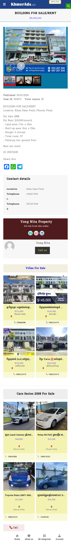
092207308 (32, 194)
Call (15, 528)
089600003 (13, 517)
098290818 (12, 457)
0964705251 (45, 457)
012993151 (45, 517)
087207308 (32, 204)
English (55, 2)
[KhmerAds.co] (23, 4)
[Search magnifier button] (68, 6)
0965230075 (54, 322)
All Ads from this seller (36, 226)
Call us (42, 250)
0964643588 (21, 322)
